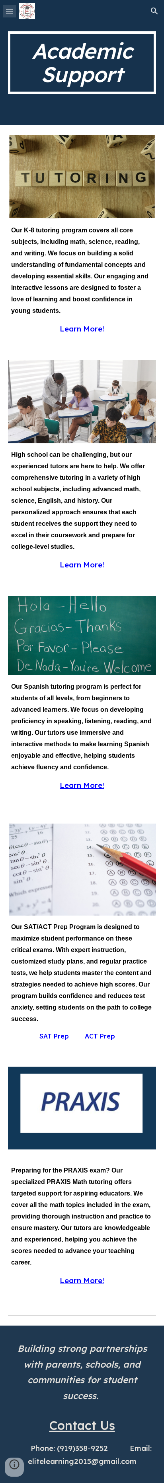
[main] (82, 62)
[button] (9, 11)
